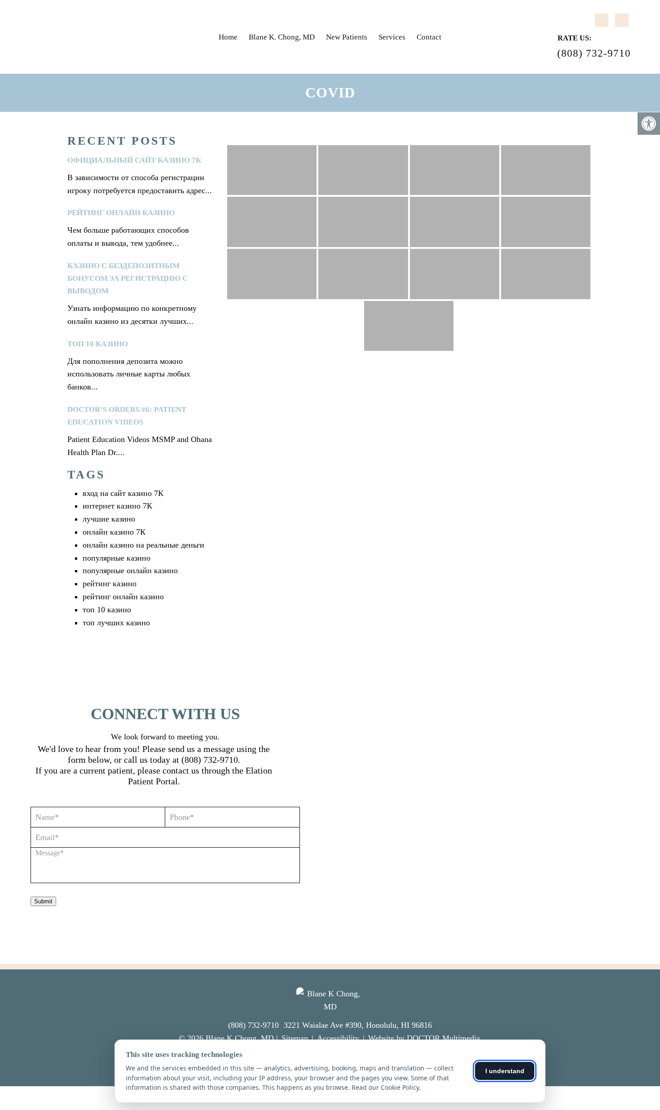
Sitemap (295, 1038)
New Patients (346, 37)
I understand (504, 1071)
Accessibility (338, 1038)
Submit (43, 901)
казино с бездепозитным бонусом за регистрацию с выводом (127, 278)
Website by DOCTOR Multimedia (424, 1038)
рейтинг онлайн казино (121, 212)
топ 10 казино (97, 344)
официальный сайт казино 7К (134, 160)
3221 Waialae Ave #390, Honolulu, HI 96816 (358, 1025)
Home (228, 37)
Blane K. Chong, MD (282, 37)
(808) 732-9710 (594, 53)
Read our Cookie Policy (385, 1087)
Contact (429, 37)
